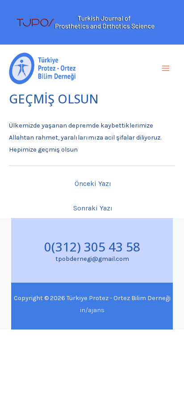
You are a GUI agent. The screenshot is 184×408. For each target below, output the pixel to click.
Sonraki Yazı (93, 208)
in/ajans (92, 310)
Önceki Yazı (93, 184)
